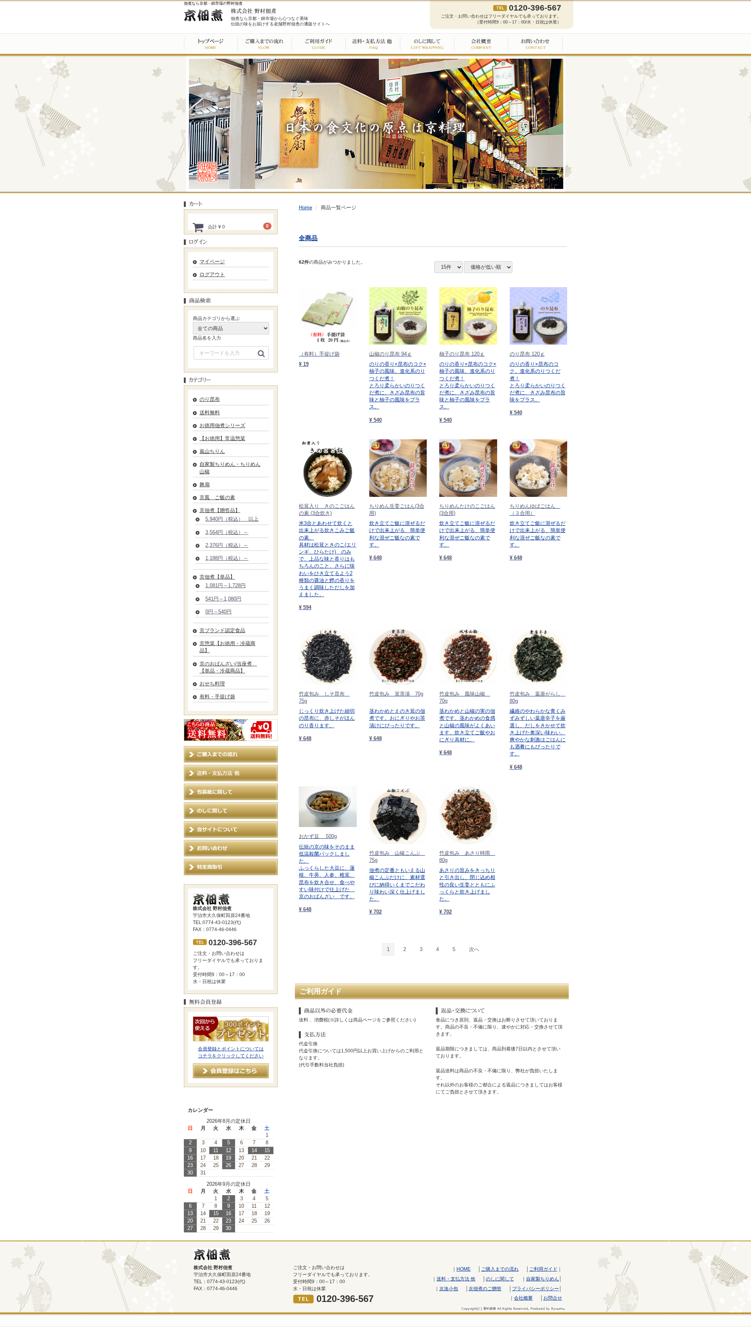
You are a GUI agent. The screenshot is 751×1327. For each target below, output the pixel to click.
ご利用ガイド (543, 1269)
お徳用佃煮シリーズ (222, 425)
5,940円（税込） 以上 (232, 519)
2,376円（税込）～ (226, 545)
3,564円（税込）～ (226, 532)
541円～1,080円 (223, 599)
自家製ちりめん (542, 1278)
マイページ (212, 261)
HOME (463, 1269)
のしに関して (500, 1278)
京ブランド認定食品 (222, 630)
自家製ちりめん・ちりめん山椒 (230, 467)
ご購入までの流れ (500, 1269)
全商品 (308, 238)
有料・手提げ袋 (217, 696)
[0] (198, 227)
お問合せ (552, 1298)
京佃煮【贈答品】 (219, 510)
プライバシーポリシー (535, 1288)
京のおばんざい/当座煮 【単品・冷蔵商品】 (228, 667)
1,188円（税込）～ (226, 558)
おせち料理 (212, 684)
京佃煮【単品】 (217, 577)
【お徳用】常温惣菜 (222, 438)
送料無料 (209, 412)
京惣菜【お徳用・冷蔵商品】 (227, 646)
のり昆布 (209, 399)
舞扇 (204, 484)
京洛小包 (448, 1288)
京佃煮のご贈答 (485, 1288)
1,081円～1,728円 (225, 585)
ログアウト (212, 274)
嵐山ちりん (212, 451)
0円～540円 (218, 612)
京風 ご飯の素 (217, 497)
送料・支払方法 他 (456, 1278)
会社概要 (523, 1298)
